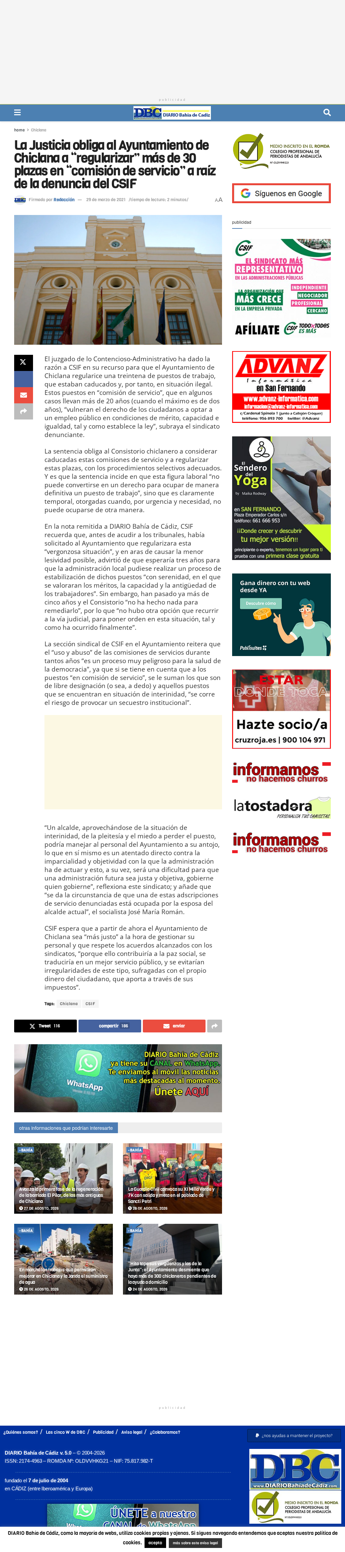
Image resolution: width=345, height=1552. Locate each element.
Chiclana (38, 130)
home (19, 130)
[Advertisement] (172, 47)
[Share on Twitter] (23, 363)
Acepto (247, 1543)
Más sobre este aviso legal (189, 1543)
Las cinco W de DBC (65, 1432)
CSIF (90, 1003)
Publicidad (103, 1432)
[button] (294, 1435)
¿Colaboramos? (165, 1432)
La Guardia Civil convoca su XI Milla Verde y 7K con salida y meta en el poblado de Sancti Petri (171, 1195)
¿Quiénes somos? (20, 1432)
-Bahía (26, 1150)
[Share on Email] (23, 395)
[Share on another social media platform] (23, 411)
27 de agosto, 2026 (41, 1208)
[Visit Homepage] (172, 113)
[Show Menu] (17, 112)
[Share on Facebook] (23, 379)
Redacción (64, 200)
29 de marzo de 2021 (106, 200)
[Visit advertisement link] (118, 1078)
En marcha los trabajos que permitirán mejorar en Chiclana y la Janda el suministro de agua (63, 1276)
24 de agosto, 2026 (149, 1289)
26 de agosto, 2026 (149, 1208)
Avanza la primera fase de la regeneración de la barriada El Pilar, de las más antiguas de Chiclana (61, 1195)
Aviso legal (131, 1432)
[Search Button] (327, 112)
